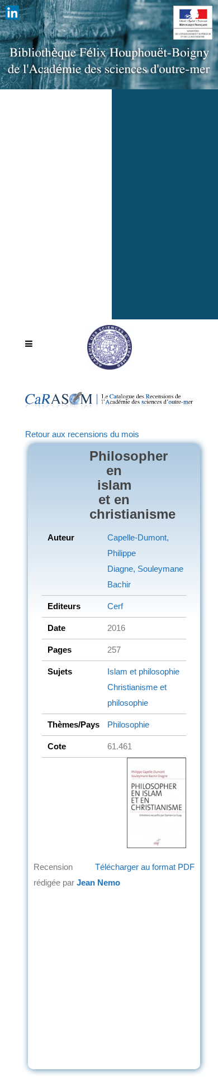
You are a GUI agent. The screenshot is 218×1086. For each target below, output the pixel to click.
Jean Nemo (98, 882)
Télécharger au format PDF (145, 867)
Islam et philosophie (143, 671)
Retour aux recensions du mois (82, 434)
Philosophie (128, 724)
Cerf (115, 606)
